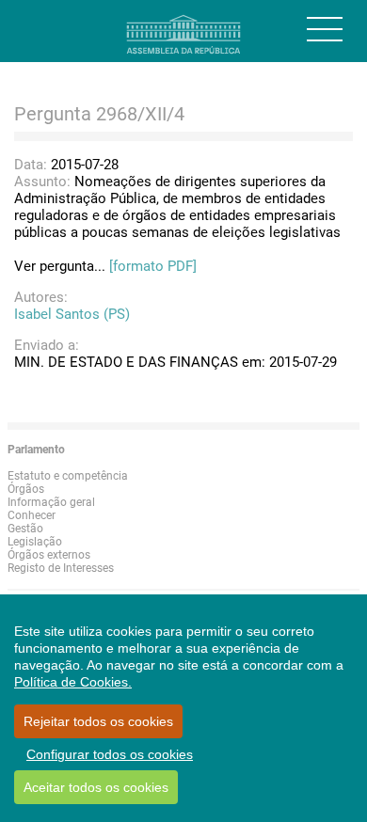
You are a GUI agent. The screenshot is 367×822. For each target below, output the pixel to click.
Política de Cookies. (73, 681)
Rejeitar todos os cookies (98, 721)
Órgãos (26, 489)
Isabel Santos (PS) (72, 314)
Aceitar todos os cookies (96, 787)
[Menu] (324, 29)
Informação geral (51, 502)
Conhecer (32, 515)
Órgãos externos (49, 554)
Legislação (35, 541)
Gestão (25, 528)
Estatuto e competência (68, 475)
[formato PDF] (153, 266)
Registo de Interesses (61, 568)
